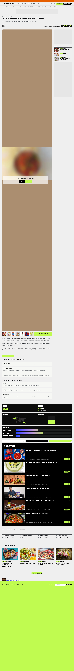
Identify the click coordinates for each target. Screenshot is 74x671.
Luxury (42, 6)
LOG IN (22, 181)
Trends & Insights (22, 3)
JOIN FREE (29, 181)
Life (16, 6)
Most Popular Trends (23, 529)
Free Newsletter (67, 3)
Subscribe (69, 584)
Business (31, 6)
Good (39, 6)
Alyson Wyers (9, 25)
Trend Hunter (4, 16)
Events (34, 3)
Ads (28, 6)
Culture (20, 6)
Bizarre (51, 6)
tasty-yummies (51, 26)
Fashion (46, 6)
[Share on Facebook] (66, 26)
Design (25, 6)
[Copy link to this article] (62, 26)
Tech (13, 6)
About (39, 3)
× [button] (72, 1)
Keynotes (55, 6)
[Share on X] (69, 26)
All (3, 6)
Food (11, 16)
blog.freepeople (57, 26)
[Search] (52, 4)
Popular (7, 6)
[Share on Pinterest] (71, 26)
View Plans (59, 3)
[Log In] (55, 4)
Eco (35, 6)
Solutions (30, 3)
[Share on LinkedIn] (64, 26)
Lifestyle (8, 16)
